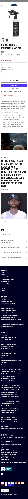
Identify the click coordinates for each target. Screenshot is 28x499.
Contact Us (3, 290)
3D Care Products (5, 342)
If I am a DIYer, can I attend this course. (11, 259)
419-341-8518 (8, 441)
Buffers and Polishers (6, 301)
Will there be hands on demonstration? (8, 241)
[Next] (5, 221)
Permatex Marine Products (7, 403)
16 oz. (3, 68)
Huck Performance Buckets (8, 376)
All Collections (4, 335)
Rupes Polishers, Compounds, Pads (9, 408)
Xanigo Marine (4, 426)
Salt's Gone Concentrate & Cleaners (9, 410)
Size (2, 65)
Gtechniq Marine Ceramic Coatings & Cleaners (12, 374)
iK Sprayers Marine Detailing (8, 378)
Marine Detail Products (6, 277)
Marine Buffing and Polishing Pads (9, 312)
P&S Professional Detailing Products (10, 401)
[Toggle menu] (1, 5)
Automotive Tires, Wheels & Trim (9, 322)
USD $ (3, 490)
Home (2, 272)
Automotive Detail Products (7, 279)
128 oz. (10, 68)
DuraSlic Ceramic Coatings (7, 367)
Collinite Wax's (4, 362)
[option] (14, 23)
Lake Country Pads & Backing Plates (10, 385)
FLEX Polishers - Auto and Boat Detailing (11, 369)
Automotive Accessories (7, 326)
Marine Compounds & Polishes (8, 303)
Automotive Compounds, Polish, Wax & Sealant (12, 324)
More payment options (14, 88)
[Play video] (14, 141)
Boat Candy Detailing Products (8, 353)
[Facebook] (2, 474)
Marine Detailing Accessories (8, 308)
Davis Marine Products (6, 364)
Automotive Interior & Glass (8, 317)
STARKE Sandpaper (6, 339)
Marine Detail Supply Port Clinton (10, 494)
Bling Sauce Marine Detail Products (9, 351)
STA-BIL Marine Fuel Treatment (9, 419)
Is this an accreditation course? (11, 252)
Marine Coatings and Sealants (8, 310)
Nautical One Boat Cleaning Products (10, 396)
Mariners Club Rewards (7, 283)
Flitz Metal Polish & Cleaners (8, 371)
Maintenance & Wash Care (7, 306)
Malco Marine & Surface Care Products (10, 387)
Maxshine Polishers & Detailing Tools (10, 389)
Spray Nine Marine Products (8, 417)
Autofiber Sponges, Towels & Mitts (9, 346)
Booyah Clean (4, 355)
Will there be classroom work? (10, 247)
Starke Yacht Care (7, 60)
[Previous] (1, 221)
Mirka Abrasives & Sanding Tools (9, 394)
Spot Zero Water (5, 415)
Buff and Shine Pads (6, 358)
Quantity (3, 72)
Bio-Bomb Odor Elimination (7, 348)
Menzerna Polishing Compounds (9, 392)
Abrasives (3, 299)
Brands (3, 274)
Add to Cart (14, 81)
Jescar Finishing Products (7, 380)
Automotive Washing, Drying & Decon (10, 315)
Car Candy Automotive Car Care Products (11, 360)
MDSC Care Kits (5, 281)
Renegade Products (6, 406)
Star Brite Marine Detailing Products (10, 421)
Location (3, 288)
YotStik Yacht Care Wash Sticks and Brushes (12, 428)
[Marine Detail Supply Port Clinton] (14, 5)
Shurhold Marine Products (7, 412)
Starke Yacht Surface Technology (9, 337)
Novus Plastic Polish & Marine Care (9, 399)
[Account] (23, 5)
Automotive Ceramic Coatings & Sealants (11, 319)
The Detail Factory (5, 424)
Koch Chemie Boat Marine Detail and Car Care (12, 383)
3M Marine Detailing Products (8, 344)
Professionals (4, 286)
